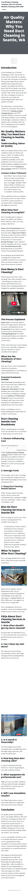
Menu (3, 9)
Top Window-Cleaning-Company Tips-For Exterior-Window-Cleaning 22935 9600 (12, 4)
